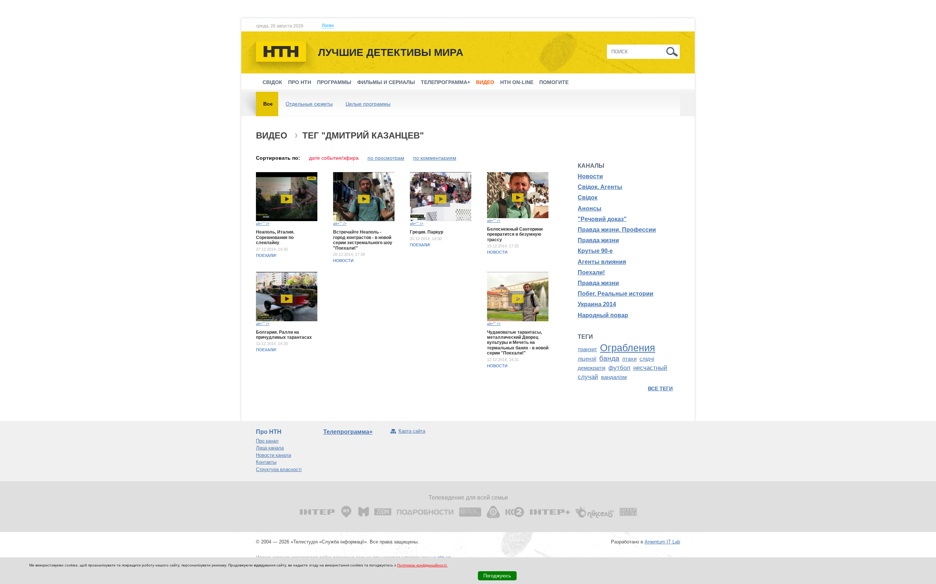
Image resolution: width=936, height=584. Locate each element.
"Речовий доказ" (602, 219)
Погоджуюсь (497, 576)
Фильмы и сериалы (386, 82)
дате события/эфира (334, 158)
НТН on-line (516, 82)
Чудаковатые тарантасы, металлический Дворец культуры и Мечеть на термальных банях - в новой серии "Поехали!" (517, 343)
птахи (629, 359)
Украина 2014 (597, 304)
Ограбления (627, 347)
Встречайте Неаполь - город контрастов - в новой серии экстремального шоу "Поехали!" (362, 240)
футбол (619, 367)
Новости (343, 260)
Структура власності (279, 469)
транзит (587, 349)
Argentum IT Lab (662, 542)
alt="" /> (262, 223)
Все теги (660, 388)
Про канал (267, 441)
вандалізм (614, 377)
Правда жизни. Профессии (617, 230)
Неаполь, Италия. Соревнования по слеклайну (275, 237)
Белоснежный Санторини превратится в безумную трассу (515, 234)
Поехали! (266, 255)
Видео (485, 82)
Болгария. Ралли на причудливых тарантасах (284, 335)
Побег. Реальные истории (615, 294)
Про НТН (299, 82)
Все (268, 104)
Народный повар (603, 315)
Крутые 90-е (595, 251)
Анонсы (589, 208)
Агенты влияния (602, 262)
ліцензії (587, 359)
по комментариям (434, 158)
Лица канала (270, 448)
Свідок (272, 82)
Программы (334, 82)
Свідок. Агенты (600, 187)
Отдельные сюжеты (309, 104)
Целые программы (368, 104)
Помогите (554, 82)
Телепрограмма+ (445, 82)
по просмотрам (385, 158)
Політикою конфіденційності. (422, 565)
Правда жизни (598, 240)
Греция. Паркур (426, 232)
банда (609, 358)
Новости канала (273, 455)
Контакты (266, 462)
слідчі (646, 359)
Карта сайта (412, 431)
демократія (591, 368)
